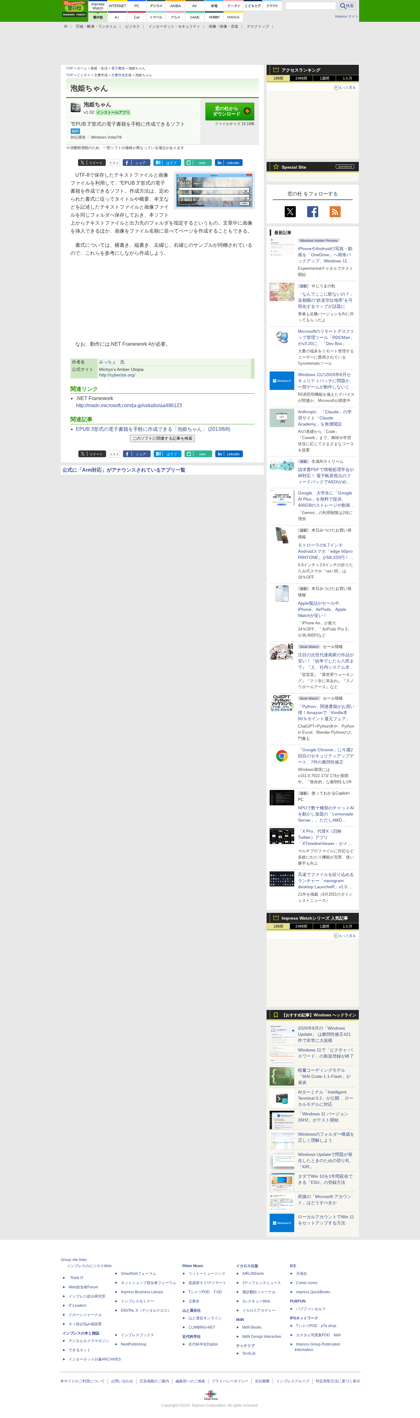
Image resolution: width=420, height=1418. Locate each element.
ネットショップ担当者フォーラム (148, 1283)
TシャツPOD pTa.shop (316, 1326)
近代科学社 (191, 1336)
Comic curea (306, 1283)
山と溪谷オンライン (205, 1318)
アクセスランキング (301, 70)
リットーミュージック (206, 1273)
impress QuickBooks (313, 1292)
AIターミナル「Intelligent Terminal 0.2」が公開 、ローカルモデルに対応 (325, 1098)
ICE (293, 1266)
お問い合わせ (122, 1381)
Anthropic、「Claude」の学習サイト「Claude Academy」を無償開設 (325, 417)
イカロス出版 (247, 1266)
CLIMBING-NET (201, 1327)
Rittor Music (193, 1266)
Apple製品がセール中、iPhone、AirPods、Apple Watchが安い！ (322, 609)
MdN (240, 1320)
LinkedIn (233, 163)
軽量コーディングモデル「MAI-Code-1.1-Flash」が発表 (324, 1076)
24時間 (301, 78)
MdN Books (252, 1327)
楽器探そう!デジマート (207, 1283)
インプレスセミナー (137, 1301)
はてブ (171, 163)
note (202, 163)
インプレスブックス (137, 1335)
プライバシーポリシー (230, 1381)
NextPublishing (133, 1344)
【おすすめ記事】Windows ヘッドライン (319, 1015)
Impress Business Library (142, 1292)
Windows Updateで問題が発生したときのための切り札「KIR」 (325, 1160)
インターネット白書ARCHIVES (95, 1359)
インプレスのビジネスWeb (89, 1266)
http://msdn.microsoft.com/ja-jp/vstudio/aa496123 (129, 405)
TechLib (249, 1353)
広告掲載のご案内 (154, 1381)
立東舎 (194, 1301)
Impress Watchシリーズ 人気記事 (315, 918)
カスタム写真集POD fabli (318, 1335)
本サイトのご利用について (82, 1381)
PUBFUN (298, 1301)
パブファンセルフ (311, 1309)
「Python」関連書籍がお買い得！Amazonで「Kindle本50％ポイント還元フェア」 (326, 712)
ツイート (96, 163)
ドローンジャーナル (85, 1315)
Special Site (294, 167)
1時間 (278, 78)
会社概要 (262, 1381)
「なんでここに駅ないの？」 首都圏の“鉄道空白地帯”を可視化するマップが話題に (328, 300)
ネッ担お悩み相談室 (85, 1324)
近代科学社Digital (203, 1344)
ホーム (82, 68)
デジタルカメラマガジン (89, 1341)
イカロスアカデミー (258, 1310)
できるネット (80, 1350)
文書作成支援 (121, 75)
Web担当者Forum (83, 1287)
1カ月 (347, 78)
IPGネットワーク (304, 1318)
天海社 (301, 1273)
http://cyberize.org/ (117, 374)
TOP (69, 68)
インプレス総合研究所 (87, 1296)
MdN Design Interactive (261, 1336)
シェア (141, 163)
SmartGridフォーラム (138, 1273)
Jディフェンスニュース (261, 1283)
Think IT (76, 1278)
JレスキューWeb (256, 1301)
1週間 (324, 78)
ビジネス (83, 75)
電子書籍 (118, 68)
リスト (114, 163)
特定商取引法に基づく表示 (338, 1381)
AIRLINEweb (253, 1273)
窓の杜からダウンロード (226, 111)
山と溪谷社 (191, 1310)
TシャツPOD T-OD (205, 1292)
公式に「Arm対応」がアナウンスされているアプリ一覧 (123, 470)
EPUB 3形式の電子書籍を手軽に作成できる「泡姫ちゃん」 (153, 429)
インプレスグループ (292, 1381)
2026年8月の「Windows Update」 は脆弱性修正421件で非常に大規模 (324, 1034)
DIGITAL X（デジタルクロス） (146, 1310)
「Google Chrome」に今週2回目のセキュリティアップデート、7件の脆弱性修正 (326, 755)
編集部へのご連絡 (190, 1381)
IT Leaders (77, 1305)
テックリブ (245, 1346)
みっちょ (107, 361)
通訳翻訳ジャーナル (258, 1292)
